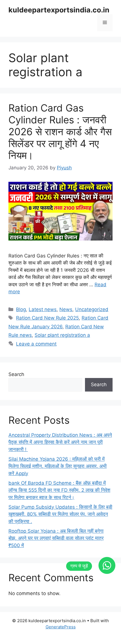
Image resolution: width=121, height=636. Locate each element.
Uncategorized (91, 309)
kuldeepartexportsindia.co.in (58, 10)
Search (16, 374)
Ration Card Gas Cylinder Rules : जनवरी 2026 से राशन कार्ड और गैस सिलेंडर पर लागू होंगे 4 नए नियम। (60, 131)
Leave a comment (36, 344)
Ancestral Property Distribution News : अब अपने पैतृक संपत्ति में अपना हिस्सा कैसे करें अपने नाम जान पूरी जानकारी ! (60, 442)
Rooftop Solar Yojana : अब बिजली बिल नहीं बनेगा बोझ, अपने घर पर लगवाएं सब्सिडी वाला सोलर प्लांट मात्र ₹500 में (56, 538)
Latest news (43, 309)
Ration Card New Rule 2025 (47, 318)
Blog (21, 309)
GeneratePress (61, 627)
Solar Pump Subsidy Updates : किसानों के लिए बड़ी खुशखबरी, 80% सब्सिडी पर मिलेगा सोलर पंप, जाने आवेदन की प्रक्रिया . (60, 514)
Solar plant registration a (62, 335)
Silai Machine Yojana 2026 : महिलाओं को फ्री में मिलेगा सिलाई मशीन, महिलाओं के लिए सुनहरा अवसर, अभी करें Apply (57, 466)
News (65, 309)
